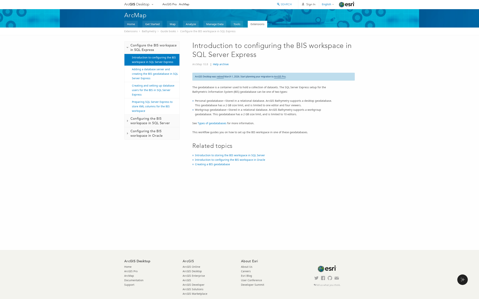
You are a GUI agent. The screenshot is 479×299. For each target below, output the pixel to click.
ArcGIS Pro (169, 4)
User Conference (251, 280)
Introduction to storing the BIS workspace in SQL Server (230, 155)
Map (173, 24)
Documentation (134, 280)
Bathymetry (149, 31)
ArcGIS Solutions (193, 289)
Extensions (257, 24)
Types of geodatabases (212, 123)
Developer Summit (252, 284)
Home (131, 24)
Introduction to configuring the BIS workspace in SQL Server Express (154, 60)
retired (220, 76)
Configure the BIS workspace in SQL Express (208, 31)
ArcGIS (187, 280)
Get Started (152, 24)
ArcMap (184, 4)
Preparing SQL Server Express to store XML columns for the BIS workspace (152, 106)
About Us (246, 266)
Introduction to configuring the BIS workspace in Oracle (230, 159)
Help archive (221, 64)
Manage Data (214, 24)
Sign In (310, 4)
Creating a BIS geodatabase (212, 164)
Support (129, 284)
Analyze (191, 24)
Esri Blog (246, 275)
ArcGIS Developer (194, 284)
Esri (347, 4)
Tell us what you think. (328, 285)
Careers (246, 271)
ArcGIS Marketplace (195, 293)
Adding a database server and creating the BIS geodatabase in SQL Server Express (155, 73)
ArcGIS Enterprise (194, 275)
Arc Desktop (137, 4)
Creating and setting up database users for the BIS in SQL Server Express (153, 90)
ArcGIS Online (191, 266)
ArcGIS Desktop (192, 271)
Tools (237, 24)
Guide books (168, 31)
